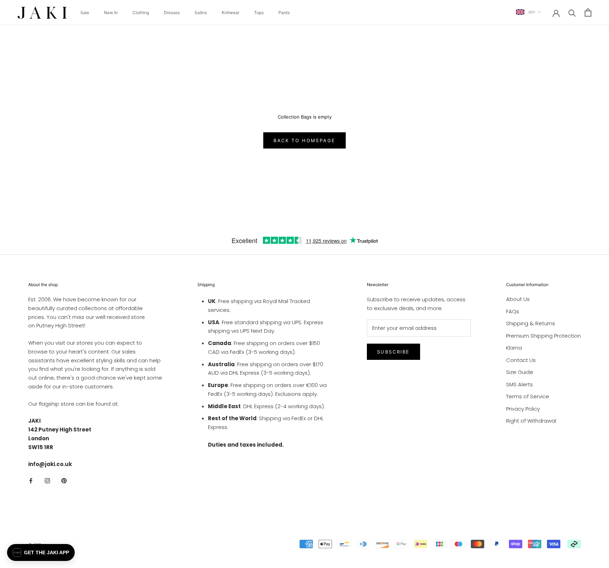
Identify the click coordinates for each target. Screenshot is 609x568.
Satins (201, 12)
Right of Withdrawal (531, 420)
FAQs (512, 311)
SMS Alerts (519, 384)
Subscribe (393, 352)
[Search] (572, 12)
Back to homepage (304, 140)
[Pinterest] (64, 480)
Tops (259, 12)
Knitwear (230, 12)
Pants (284, 12)
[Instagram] (47, 480)
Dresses (172, 12)
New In (111, 12)
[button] (41, 552)
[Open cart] (588, 12)
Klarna (514, 347)
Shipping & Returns (530, 323)
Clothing (141, 12)
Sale (84, 12)
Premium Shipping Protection (543, 335)
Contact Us (521, 360)
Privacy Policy (523, 408)
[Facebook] (30, 480)
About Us (518, 299)
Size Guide (519, 372)
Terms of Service (527, 396)
